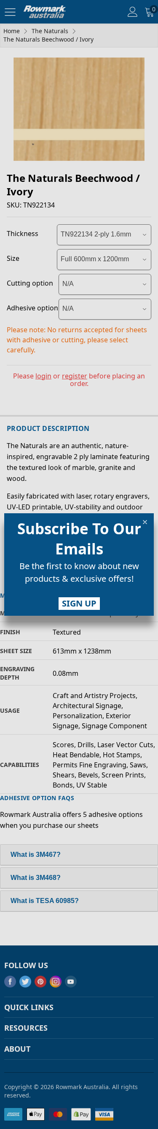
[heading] (79, 539)
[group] (79, 574)
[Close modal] (145, 522)
